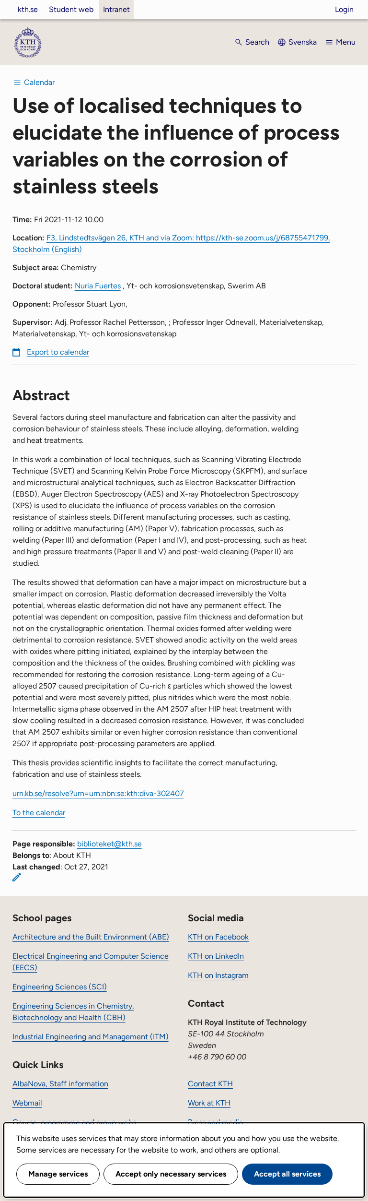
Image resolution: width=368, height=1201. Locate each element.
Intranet (116, 9)
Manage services (58, 1173)
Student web (71, 9)
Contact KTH (210, 1083)
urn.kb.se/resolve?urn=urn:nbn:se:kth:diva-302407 (98, 793)
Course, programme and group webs (74, 1122)
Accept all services (287, 1173)
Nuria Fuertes (98, 285)
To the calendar (38, 812)
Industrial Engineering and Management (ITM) (90, 1036)
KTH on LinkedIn (216, 956)
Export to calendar (58, 352)
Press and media (215, 1122)
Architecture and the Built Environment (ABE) (90, 936)
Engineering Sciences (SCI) (59, 986)
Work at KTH (209, 1102)
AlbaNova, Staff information (60, 1083)
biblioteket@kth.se (109, 843)
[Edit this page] (16, 877)
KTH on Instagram (218, 975)
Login (344, 9)
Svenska (302, 42)
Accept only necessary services (170, 1173)
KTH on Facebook (218, 936)
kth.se (28, 9)
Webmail (27, 1102)
